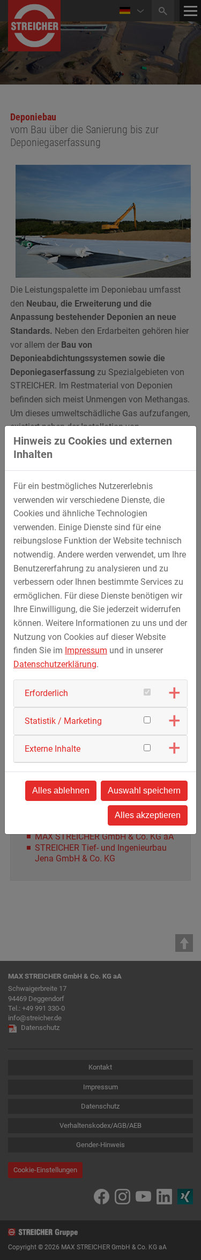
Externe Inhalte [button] (52, 749)
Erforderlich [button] (46, 693)
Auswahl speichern (144, 790)
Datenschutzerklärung (54, 664)
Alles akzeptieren (148, 815)
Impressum (86, 650)
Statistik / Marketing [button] (63, 721)
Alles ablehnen (61, 790)
